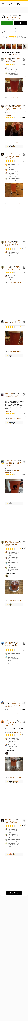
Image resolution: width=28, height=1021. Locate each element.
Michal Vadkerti (9, 819)
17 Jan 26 (7, 142)
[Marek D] (10, 146)
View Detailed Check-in (16, 97)
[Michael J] (13, 146)
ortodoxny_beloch (10, 153)
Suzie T (7, 105)
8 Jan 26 (7, 282)
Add (20, 23)
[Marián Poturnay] (13, 782)
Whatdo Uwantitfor (10, 702)
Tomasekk (8, 241)
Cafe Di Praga (15, 269)
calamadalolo (9, 541)
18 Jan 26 (7, 97)
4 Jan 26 (7, 713)
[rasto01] (10, 356)
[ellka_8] (10, 604)
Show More (14, 893)
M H (6, 266)
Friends (15, 54)
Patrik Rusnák (9, 721)
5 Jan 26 (7, 499)
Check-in (7, 23)
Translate (8, 115)
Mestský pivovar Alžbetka (13, 108)
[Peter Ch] (10, 503)
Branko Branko (9, 460)
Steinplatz (14, 61)
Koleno (7, 58)
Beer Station (9, 706)
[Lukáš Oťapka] (10, 423)
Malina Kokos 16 (15, 155)
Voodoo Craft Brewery (13, 18)
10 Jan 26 (7, 203)
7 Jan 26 (7, 351)
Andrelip (7, 321)
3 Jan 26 (7, 777)
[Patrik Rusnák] (16, 782)
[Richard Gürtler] (13, 423)
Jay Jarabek (8, 642)
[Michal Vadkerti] (10, 782)
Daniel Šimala (9, 393)
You (19, 54)
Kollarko (13, 324)
